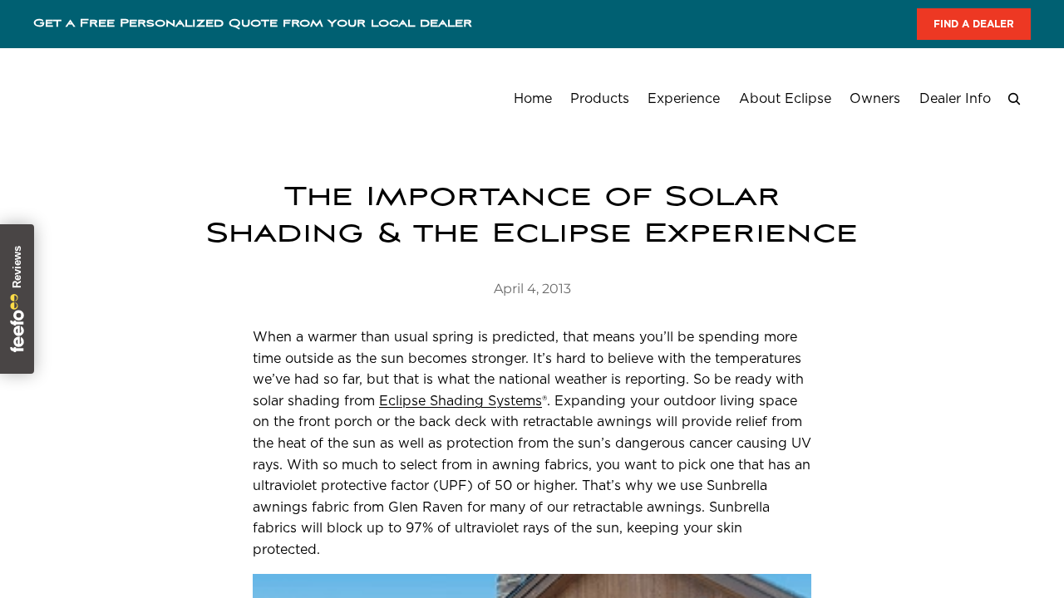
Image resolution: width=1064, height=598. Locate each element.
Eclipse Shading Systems (460, 401)
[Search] (1014, 99)
